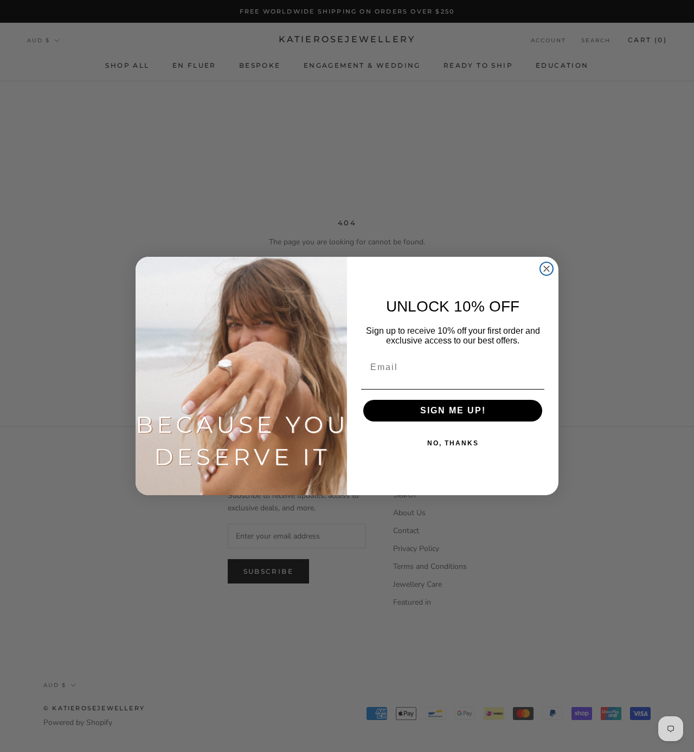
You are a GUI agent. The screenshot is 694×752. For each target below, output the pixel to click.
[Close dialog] (546, 268)
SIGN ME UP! (453, 410)
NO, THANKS (453, 443)
